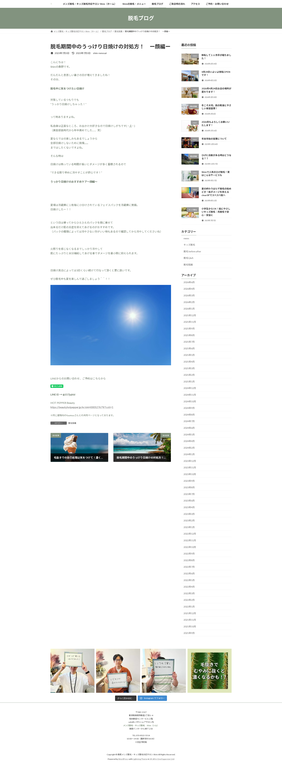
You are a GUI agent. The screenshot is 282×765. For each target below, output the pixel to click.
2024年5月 (189, 434)
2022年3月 (189, 593)
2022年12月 (190, 533)
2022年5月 (189, 580)
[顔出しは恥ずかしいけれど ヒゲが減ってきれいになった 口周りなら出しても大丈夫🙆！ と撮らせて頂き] (72, 671)
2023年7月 (189, 493)
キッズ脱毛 (189, 244)
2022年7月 (189, 566)
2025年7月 (189, 341)
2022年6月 (189, 573)
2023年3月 (189, 513)
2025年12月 (190, 315)
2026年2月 (189, 302)
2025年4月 (189, 361)
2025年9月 (189, 328)
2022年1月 (189, 606)
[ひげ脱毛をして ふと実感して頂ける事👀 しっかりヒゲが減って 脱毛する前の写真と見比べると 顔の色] (118, 671)
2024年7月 (189, 421)
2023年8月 (189, 487)
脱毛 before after (192, 251)
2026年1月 (189, 308)
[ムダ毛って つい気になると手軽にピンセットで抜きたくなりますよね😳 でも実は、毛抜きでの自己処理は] (210, 671)
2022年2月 (189, 599)
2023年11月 (190, 467)
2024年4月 (189, 441)
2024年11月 (190, 394)
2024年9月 (189, 408)
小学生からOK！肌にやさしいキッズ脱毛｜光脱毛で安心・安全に (216, 211)
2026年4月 (189, 288)
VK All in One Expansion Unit (162, 759)
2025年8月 (189, 335)
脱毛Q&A (188, 258)
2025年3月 (189, 368)
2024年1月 (189, 454)
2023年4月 (189, 507)
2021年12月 (190, 613)
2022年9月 (189, 553)
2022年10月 (190, 546)
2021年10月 (190, 626)
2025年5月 (189, 355)
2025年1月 (189, 381)
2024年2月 (189, 447)
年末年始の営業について (214, 138)
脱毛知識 (72, 423)
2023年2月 (189, 520)
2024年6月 (189, 427)
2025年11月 (190, 321)
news (186, 238)
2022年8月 (189, 560)
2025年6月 (189, 348)
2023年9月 (189, 480)
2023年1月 (189, 527)
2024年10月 (190, 401)
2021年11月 (190, 619)
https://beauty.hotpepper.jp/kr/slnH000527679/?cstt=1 (81, 407)
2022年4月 (189, 586)
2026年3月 (189, 295)
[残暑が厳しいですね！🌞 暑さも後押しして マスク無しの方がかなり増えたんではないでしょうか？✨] (164, 671)
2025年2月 (189, 374)
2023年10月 (190, 474)
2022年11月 (190, 540)
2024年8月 (189, 414)
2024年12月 (190, 388)
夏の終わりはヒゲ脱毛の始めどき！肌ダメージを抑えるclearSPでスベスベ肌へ (216, 191)
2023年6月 (189, 500)
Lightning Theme (140, 759)
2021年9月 (189, 633)
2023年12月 (190, 460)
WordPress (123, 759)
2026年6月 (189, 282)
